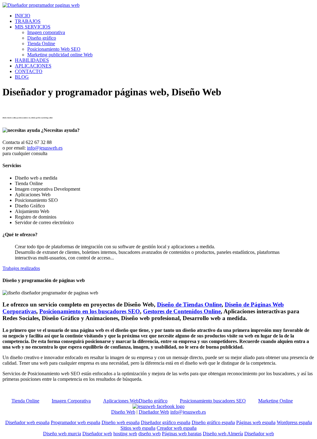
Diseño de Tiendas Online (189, 304)
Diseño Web (123, 412)
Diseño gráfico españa (213, 422)
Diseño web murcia (62, 433)
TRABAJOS (28, 21)
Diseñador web (97, 433)
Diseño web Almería (223, 433)
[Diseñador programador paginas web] (41, 5)
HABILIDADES (32, 60)
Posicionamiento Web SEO (53, 49)
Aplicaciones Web (121, 400)
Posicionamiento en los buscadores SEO (89, 311)
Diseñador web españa (27, 422)
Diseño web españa (121, 422)
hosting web (125, 433)
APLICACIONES (33, 65)
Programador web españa (75, 422)
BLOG (22, 77)
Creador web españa (177, 428)
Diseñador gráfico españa (165, 422)
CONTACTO (28, 71)
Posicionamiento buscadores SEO (213, 400)
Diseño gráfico (41, 38)
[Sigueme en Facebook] (158, 406)
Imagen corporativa (46, 32)
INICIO (22, 15)
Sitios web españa (137, 428)
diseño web (149, 433)
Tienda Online (41, 43)
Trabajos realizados (21, 268)
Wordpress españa (294, 422)
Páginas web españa (256, 422)
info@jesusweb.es (45, 147)
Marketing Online (275, 400)
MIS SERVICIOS (32, 26)
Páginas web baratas (182, 433)
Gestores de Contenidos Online (182, 311)
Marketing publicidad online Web (60, 54)
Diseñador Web (154, 412)
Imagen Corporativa (71, 400)
